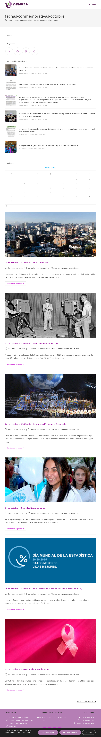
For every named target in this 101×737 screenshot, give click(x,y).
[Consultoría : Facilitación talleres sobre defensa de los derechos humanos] (11, 85)
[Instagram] (34, 51)
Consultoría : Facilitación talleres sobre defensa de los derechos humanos (47, 84)
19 (37, 192)
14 (63, 188)
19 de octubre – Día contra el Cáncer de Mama (27, 669)
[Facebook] (17, 51)
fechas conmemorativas (40, 268)
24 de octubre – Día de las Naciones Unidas (25, 508)
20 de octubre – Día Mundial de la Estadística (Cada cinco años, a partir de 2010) (43, 588)
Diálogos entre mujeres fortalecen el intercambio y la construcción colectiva (48, 146)
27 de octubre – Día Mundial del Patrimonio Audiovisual (32, 343)
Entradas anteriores (86, 701)
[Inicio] (6, 20)
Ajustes (89, 732)
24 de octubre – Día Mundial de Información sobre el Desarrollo (35, 424)
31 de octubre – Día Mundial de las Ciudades (26, 262)
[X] (9, 51)
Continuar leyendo (16, 282)
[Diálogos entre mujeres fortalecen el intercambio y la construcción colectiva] (11, 146)
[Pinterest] (26, 51)
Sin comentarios (41, 73)
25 (24, 197)
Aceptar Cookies (48, 732)
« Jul (6, 206)
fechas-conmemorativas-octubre (46, 20)
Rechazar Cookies (70, 732)
